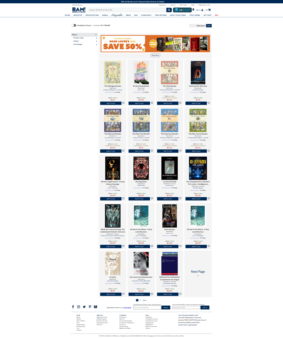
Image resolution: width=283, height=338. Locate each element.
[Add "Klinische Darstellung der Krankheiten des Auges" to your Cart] (169, 294)
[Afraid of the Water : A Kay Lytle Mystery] (141, 216)
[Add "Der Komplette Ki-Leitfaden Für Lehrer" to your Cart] (198, 198)
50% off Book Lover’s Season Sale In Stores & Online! (142, 2)
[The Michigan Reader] (112, 72)
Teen (77, 323)
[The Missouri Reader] (113, 120)
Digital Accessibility (125, 328)
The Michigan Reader (112, 86)
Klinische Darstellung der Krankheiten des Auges (169, 278)
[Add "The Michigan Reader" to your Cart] (112, 103)
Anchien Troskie (138, 281)
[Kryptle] (112, 263)
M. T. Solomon (113, 188)
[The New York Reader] (141, 120)
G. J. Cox (170, 233)
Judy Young (109, 137)
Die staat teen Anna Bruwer (141, 277)
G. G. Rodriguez (141, 235)
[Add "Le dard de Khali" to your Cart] (169, 198)
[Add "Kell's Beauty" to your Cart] (169, 246)
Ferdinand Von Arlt (170, 283)
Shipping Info (149, 324)
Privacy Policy (180, 336)
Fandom (78, 330)
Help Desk (149, 317)
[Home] (78, 10)
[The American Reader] (169, 120)
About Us (122, 319)
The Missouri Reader (112, 134)
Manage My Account (152, 319)
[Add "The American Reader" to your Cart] (169, 151)
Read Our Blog (123, 326)
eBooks (78, 319)
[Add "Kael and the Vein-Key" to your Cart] (198, 103)
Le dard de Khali (169, 182)
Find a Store (122, 317)
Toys (77, 328)
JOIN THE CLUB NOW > (188, 325)
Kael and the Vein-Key (198, 86)
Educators (162, 5)
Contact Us (122, 324)
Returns (148, 328)
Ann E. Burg (138, 137)
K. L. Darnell (118, 90)
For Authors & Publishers (126, 323)
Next (144, 300)
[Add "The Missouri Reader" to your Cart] (112, 151)
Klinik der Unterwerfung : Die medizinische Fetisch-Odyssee (112, 230)
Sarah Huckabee (113, 281)
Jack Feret (170, 185)
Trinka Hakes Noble (195, 137)
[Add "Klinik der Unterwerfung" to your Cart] (112, 246)
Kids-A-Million (80, 321)
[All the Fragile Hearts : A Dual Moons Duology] (113, 168)
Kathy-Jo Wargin (110, 90)
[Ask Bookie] (182, 10)
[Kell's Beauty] (169, 216)
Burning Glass (141, 182)
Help (192, 5)
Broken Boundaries (141, 86)
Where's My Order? (151, 326)
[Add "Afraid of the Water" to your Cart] (141, 246)
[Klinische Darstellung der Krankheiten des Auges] (169, 263)
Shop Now (155, 55)
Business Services (102, 321)
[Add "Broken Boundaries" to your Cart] (141, 103)
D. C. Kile (141, 90)
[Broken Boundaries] (141, 72)
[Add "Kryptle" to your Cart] (112, 294)
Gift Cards (183, 5)
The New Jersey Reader (198, 134)
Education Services (102, 323)
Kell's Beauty (169, 229)
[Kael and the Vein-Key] (198, 72)
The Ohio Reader (170, 86)
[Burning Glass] (141, 168)
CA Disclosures (170, 336)
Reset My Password (151, 321)
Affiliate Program (102, 319)
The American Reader (169, 134)
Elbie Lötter (147, 281)
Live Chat (127, 307)
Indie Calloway (199, 188)
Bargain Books (80, 324)
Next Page (198, 273)
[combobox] (131, 10)
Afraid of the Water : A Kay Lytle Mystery (141, 230)
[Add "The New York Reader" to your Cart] (141, 151)
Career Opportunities (125, 321)
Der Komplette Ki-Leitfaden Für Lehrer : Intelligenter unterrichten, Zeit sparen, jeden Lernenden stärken (198, 183)
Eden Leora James (107, 235)
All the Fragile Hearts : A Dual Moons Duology (113, 183)
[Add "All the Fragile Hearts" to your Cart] (112, 198)
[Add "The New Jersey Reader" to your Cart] (198, 151)
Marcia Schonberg (166, 90)
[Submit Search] (169, 10)
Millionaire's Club (204, 5)
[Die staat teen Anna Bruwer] (141, 263)
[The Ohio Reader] (169, 72)
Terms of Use (161, 336)
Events (172, 5)
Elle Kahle (142, 185)
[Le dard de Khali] (169, 168)
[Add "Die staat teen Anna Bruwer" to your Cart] (141, 294)
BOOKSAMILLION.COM (139, 336)
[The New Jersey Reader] (198, 120)
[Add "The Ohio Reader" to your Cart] (169, 103)
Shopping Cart (150, 323)
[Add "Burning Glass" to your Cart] (141, 198)
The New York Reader (141, 134)
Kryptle (113, 277)
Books (78, 317)
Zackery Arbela (198, 90)
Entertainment (80, 326)
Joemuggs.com (151, 336)
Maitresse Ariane (119, 235)
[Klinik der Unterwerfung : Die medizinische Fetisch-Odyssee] (112, 216)
